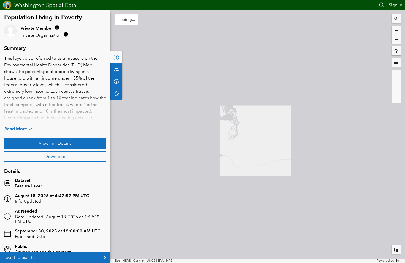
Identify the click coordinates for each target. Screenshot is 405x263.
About (116, 57)
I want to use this (19, 257)
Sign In (395, 4)
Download (55, 156)
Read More (15, 129)
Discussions (116, 69)
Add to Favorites (116, 93)
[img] (57, 27)
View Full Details (55, 143)
